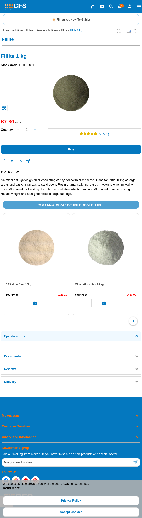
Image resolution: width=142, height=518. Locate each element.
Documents (12, 356)
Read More (11, 488)
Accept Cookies (71, 512)
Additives (17, 30)
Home (5, 30)
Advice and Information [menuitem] (19, 437)
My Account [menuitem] (10, 415)
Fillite (64, 30)
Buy (71, 149)
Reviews (10, 369)
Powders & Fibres (47, 30)
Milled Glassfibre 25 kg (89, 284)
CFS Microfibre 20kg (18, 284)
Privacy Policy (71, 500)
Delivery (10, 382)
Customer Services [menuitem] (16, 426)
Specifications (14, 336)
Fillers (29, 30)
